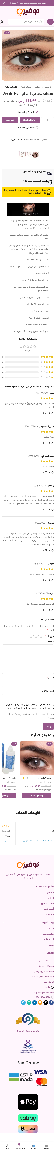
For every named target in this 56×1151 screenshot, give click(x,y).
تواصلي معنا (48, 934)
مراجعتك (49, 641)
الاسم (50, 678)
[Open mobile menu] (50, 22)
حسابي (51, 945)
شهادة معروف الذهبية (28, 1031)
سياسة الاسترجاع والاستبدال (42, 977)
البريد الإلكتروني (46, 691)
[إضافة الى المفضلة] (22, 744)
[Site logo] (28, 12)
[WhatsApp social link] (29, 1002)
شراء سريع (10, 120)
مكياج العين (26, 87)
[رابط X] (45, 1002)
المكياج (38, 87)
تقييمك (49, 636)
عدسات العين (11, 87)
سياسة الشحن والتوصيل (44, 971)
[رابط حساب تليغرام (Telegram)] (23, 1002)
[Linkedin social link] (34, 1002)
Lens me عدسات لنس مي (21, 140)
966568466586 (43, 997)
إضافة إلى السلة (29, 120)
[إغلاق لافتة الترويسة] (4, 3)
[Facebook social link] (51, 1002)
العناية (51, 898)
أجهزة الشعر (49, 909)
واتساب (47, 987)
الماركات (50, 915)
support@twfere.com (44, 993)
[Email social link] (40, 1002)
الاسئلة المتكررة (47, 939)
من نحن (50, 928)
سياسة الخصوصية (46, 966)
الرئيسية (47, 87)
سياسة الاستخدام (46, 961)
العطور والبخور (47, 904)
